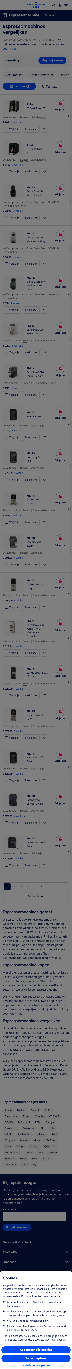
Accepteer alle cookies (36, 1350)
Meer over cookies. (55, 1339)
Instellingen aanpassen (36, 1365)
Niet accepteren (36, 1358)
